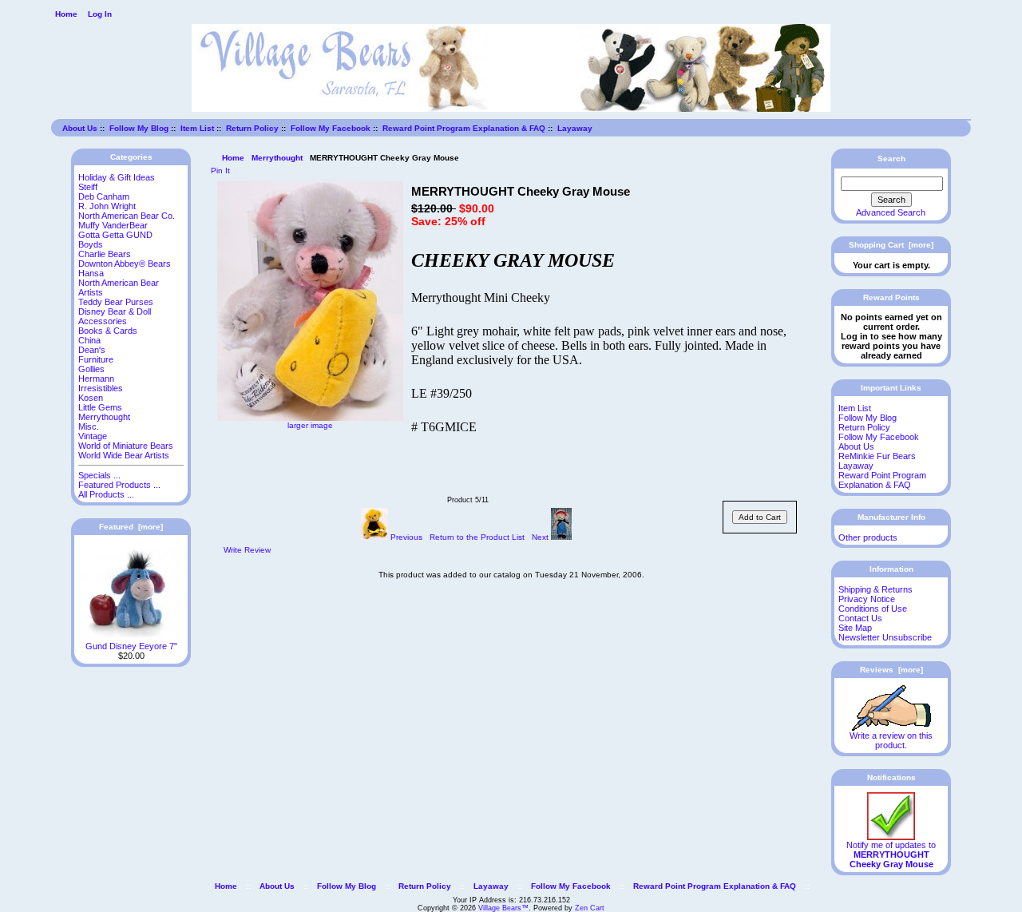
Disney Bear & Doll (114, 311)
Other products (867, 537)
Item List (197, 128)
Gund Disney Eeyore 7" (131, 646)
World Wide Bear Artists (123, 455)
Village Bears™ (503, 908)
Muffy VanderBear (113, 225)
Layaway (574, 128)
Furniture (95, 359)
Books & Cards (107, 330)
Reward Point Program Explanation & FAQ (463, 128)
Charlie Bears (104, 254)
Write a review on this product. (891, 740)
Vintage (92, 436)
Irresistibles (100, 388)
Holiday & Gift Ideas (116, 177)
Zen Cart (589, 908)
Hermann (96, 378)
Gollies (91, 369)
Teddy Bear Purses (115, 302)
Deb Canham (103, 196)
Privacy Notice (866, 599)
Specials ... (99, 475)
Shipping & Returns (875, 589)
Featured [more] (131, 526)
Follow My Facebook (330, 128)
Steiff (87, 187)
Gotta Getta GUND (115, 235)
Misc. (88, 426)
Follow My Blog (138, 128)
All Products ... (106, 494)
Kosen (90, 397)
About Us (79, 128)
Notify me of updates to (891, 854)
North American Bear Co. (126, 215)
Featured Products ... (119, 485)
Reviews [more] (891, 669)
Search (891, 158)
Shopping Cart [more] (891, 244)
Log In (100, 14)
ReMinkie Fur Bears (877, 456)
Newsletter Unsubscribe (885, 637)
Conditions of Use (872, 608)
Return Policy (252, 128)
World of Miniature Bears (125, 445)
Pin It (220, 170)
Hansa (91, 273)
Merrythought (277, 157)
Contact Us (860, 618)
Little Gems (100, 407)
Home (66, 14)
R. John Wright (107, 206)
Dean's (91, 350)
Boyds (90, 244)
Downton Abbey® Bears (124, 263)
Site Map (855, 627)
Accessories (102, 321)
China (89, 340)
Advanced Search (890, 212)
